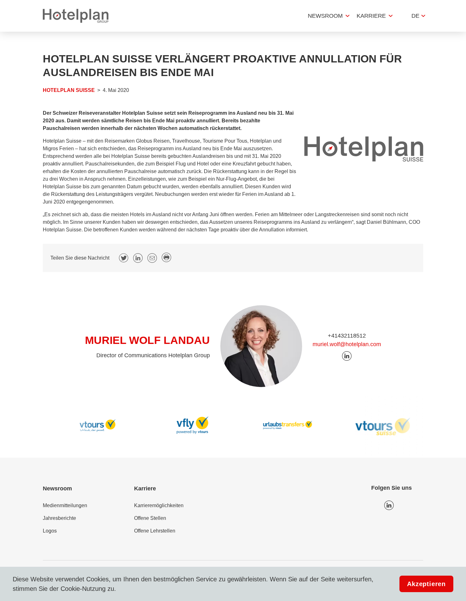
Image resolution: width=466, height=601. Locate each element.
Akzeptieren (426, 583)
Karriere (371, 16)
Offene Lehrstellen (154, 530)
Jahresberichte (59, 518)
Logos (50, 530)
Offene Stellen (150, 518)
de (415, 16)
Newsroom (325, 16)
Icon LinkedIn (389, 505)
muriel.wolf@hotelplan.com (347, 344)
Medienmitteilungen (65, 505)
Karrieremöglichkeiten (159, 505)
